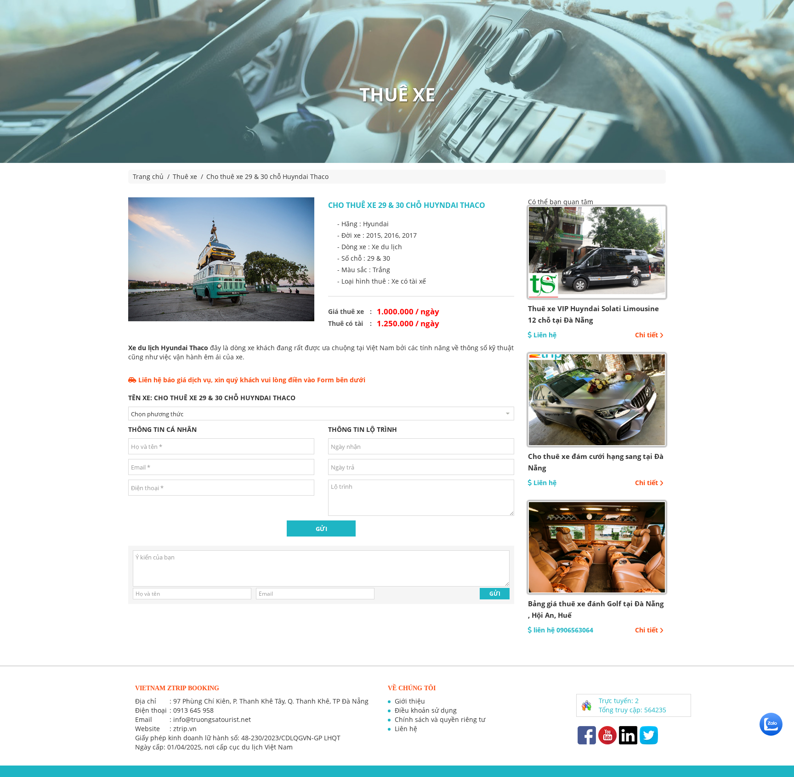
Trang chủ (148, 176)
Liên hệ (406, 728)
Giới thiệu (410, 701)
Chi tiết (646, 334)
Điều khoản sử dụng (426, 710)
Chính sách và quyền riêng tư (440, 719)
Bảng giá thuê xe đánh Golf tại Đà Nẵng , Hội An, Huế (596, 609)
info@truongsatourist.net (212, 719)
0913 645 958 (193, 710)
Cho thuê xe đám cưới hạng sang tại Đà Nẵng (596, 462)
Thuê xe (185, 176)
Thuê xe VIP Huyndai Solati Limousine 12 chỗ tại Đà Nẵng (593, 314)
